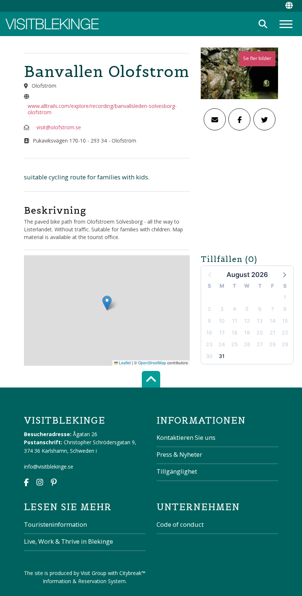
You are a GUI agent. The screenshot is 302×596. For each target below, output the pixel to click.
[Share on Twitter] (264, 119)
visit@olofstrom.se (58, 127)
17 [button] (222, 332)
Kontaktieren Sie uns (186, 437)
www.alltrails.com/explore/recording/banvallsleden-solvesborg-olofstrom (102, 109)
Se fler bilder (257, 58)
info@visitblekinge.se (48, 466)
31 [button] (222, 356)
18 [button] (235, 332)
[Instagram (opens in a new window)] (39, 483)
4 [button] (234, 309)
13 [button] (260, 321)
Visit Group (93, 572)
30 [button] (209, 356)
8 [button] (285, 309)
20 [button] (259, 332)
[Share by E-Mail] (215, 119)
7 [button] (272, 309)
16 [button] (209, 332)
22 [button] (285, 332)
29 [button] (285, 344)
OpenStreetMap (152, 362)
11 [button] (234, 321)
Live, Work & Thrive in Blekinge (68, 541)
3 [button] (222, 309)
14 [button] (272, 321)
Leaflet (124, 362)
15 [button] (285, 321)
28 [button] (272, 344)
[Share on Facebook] (239, 119)
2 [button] (209, 309)
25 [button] (234, 344)
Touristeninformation (55, 524)
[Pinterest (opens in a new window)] (54, 483)
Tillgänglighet (177, 471)
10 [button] (222, 321)
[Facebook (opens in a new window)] (26, 483)
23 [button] (209, 344)
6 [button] (259, 309)
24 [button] (221, 344)
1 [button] (285, 297)
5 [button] (247, 309)
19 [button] (247, 332)
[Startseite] (52, 24)
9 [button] (209, 321)
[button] (283, 274)
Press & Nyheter (179, 454)
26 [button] (247, 344)
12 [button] (247, 321)
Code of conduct (180, 524)
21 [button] (272, 332)
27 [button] (260, 344)
